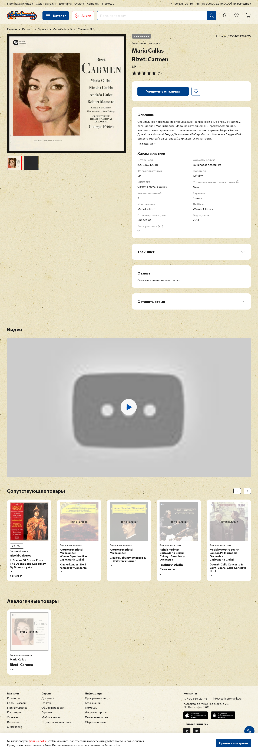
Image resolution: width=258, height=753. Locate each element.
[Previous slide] (12, 93)
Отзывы (12, 717)
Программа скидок (20, 3)
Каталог (59, 16)
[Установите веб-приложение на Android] (223, 715)
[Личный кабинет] (224, 15)
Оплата (79, 3)
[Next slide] (120, 93)
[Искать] (211, 15)
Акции (86, 16)
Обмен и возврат (52, 707)
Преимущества (17, 707)
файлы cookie (38, 740)
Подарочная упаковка (56, 722)
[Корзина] (248, 15)
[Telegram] (186, 731)
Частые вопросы (96, 712)
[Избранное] (236, 15)
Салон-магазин (46, 3)
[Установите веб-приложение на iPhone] (195, 715)
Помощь (108, 3)
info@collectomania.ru (227, 698)
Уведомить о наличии (163, 91)
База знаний (93, 702)
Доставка (65, 3)
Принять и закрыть (233, 743)
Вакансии (13, 722)
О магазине (14, 726)
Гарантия (47, 712)
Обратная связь (95, 722)
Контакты (93, 3)
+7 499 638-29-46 (181, 3)
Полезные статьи (96, 717)
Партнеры (14, 712)
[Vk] (196, 731)
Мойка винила (50, 717)
